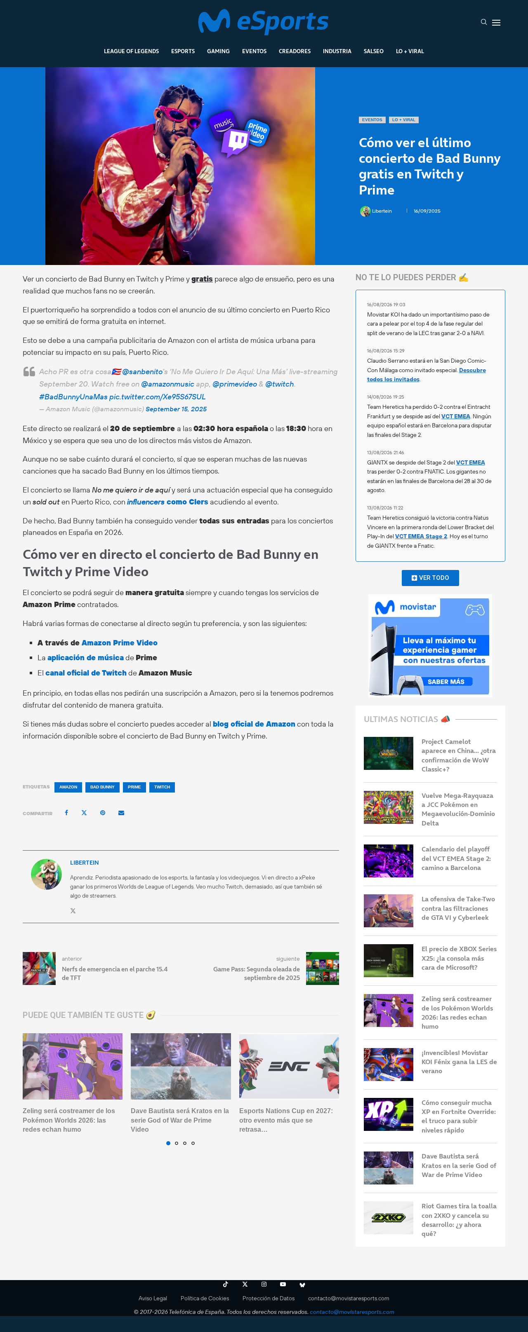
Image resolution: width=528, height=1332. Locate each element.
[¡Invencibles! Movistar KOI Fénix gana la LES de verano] (388, 1064)
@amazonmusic (167, 384)
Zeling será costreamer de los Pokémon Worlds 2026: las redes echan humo (69, 1120)
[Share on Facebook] (66, 812)
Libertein (382, 211)
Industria (337, 51)
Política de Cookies (205, 1298)
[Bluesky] (302, 1284)
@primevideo (234, 384)
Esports (183, 51)
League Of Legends (131, 51)
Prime (134, 787)
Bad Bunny (102, 787)
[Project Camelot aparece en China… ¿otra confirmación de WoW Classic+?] (388, 753)
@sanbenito (142, 371)
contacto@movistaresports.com (348, 1298)
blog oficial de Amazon (254, 724)
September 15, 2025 (176, 409)
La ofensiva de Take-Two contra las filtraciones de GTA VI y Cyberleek (458, 908)
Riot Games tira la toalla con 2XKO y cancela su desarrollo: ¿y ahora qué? (459, 1219)
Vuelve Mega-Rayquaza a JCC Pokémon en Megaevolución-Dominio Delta (458, 809)
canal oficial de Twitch (86, 673)
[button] (34, 1089)
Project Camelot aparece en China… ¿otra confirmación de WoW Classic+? (459, 755)
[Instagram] (264, 1284)
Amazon (68, 787)
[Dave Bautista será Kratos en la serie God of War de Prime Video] (181, 1066)
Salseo (374, 51)
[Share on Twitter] (84, 812)
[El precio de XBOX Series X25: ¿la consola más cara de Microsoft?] (388, 960)
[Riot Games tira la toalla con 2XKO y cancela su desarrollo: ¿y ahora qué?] (388, 1217)
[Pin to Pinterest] (102, 812)
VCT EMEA (455, 416)
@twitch (279, 384)
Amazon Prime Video (120, 642)
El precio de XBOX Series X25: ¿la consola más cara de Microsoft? (459, 958)
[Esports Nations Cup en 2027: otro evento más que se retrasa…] (289, 1066)
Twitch (162, 787)
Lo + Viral (410, 51)
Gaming (218, 51)
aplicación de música (85, 657)
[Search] (484, 22)
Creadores (295, 51)
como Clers (167, 502)
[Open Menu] (496, 23)
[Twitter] (245, 1284)
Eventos (254, 51)
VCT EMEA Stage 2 (421, 536)
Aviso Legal (153, 1298)
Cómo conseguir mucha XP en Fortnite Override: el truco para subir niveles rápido (459, 1116)
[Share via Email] (121, 812)
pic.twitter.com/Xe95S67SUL (157, 396)
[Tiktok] (226, 1284)
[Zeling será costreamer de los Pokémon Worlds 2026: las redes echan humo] (73, 1066)
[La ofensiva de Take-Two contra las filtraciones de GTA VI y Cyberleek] (388, 910)
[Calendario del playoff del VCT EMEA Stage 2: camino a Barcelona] (388, 860)
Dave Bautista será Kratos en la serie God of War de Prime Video (180, 1120)
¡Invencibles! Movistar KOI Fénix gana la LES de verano (459, 1062)
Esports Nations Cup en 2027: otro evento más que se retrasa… (286, 1120)
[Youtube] (283, 1284)
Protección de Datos (269, 1298)
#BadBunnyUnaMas (73, 396)
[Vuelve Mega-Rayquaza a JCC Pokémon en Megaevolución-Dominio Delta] (388, 807)
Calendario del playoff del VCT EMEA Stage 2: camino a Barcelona (456, 858)
